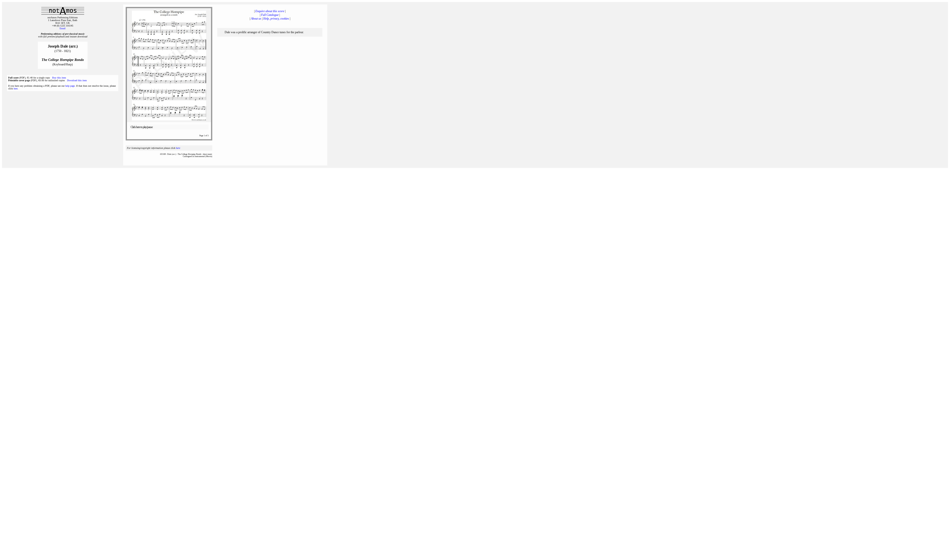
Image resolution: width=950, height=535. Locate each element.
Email (63, 28)
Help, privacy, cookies (276, 18)
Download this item (77, 80)
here (16, 88)
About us (256, 18)
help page (70, 85)
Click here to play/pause (142, 127)
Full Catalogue (270, 15)
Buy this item (59, 77)
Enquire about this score (269, 11)
